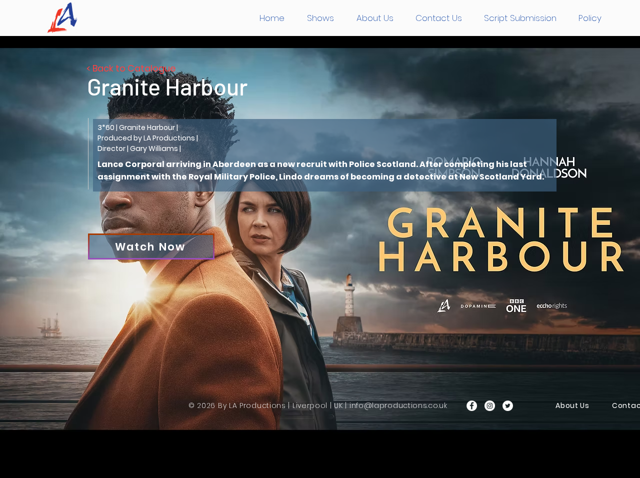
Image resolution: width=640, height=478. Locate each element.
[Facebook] (471, 405)
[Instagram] (489, 405)
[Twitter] (507, 405)
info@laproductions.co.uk (399, 405)
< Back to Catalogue (131, 68)
